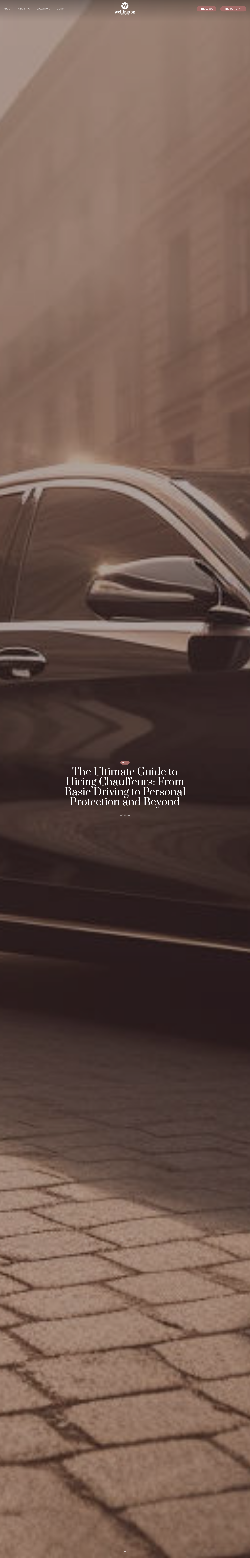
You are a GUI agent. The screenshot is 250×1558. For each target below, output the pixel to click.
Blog (125, 762)
